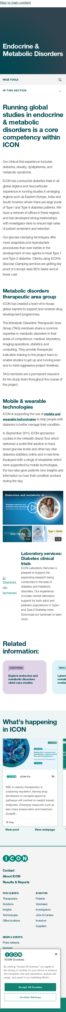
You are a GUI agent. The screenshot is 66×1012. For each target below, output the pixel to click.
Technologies (10, 915)
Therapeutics (10, 898)
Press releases (11, 942)
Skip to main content (15, 3)
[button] (32, 79)
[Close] (56, 954)
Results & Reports (16, 882)
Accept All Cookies (30, 987)
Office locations (11, 920)
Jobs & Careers (44, 915)
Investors (41, 920)
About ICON (11, 876)
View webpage (45, 829)
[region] (30, 979)
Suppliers (41, 926)
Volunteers (42, 904)
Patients (40, 898)
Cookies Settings (30, 997)
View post (12, 829)
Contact (8, 870)
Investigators (43, 909)
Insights (7, 909)
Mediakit (7, 948)
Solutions (8, 904)
